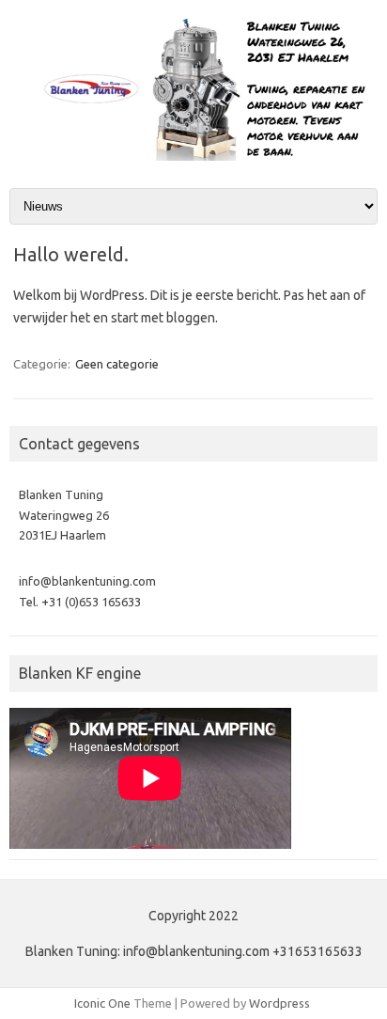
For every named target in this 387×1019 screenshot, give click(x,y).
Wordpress (279, 1003)
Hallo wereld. (71, 254)
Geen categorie (117, 363)
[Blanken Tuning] (193, 156)
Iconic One (102, 1003)
